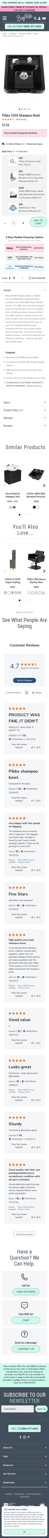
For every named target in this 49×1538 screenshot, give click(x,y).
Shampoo (13, 34)
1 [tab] (20, 515)
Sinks (36, 34)
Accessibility (24, 1497)
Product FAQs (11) (13, 410)
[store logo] (24, 16)
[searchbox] (14, 692)
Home (5, 34)
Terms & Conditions (34, 1494)
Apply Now (38, 258)
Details (7, 290)
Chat (25, 1320)
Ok (24, 1531)
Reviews (8, 425)
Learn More (38, 248)
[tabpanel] (24, 342)
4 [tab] (29, 515)
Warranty (8, 418)
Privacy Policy (19, 1494)
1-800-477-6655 (25, 1292)
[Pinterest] (29, 1437)
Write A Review (24, 680)
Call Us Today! (24, 26)
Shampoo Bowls (25, 34)
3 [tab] (26, 515)
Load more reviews (24, 1234)
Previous (4, 485)
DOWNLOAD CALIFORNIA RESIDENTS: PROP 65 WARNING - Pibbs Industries (24, 384)
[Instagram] (24, 1437)
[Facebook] (20, 1437)
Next (44, 485)
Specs (7, 402)
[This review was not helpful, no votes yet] (37, 747)
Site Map (8, 1494)
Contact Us (26, 1349)
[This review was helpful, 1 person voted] (32, 747)
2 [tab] (23, 515)
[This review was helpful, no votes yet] (32, 1100)
